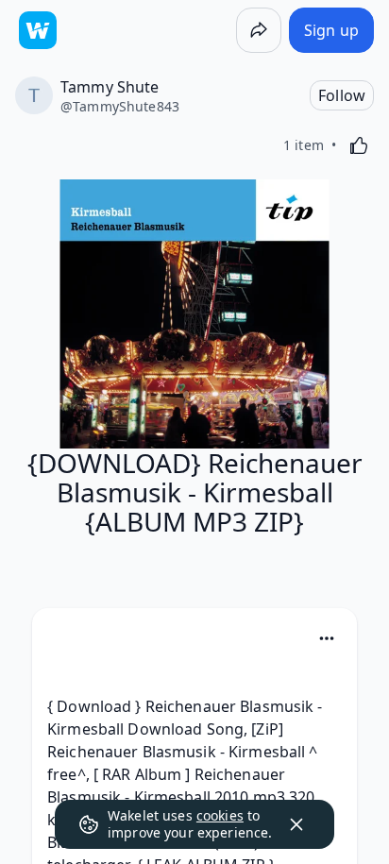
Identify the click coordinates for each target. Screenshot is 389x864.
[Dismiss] (296, 824)
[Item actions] (327, 638)
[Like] (359, 145)
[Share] (258, 30)
